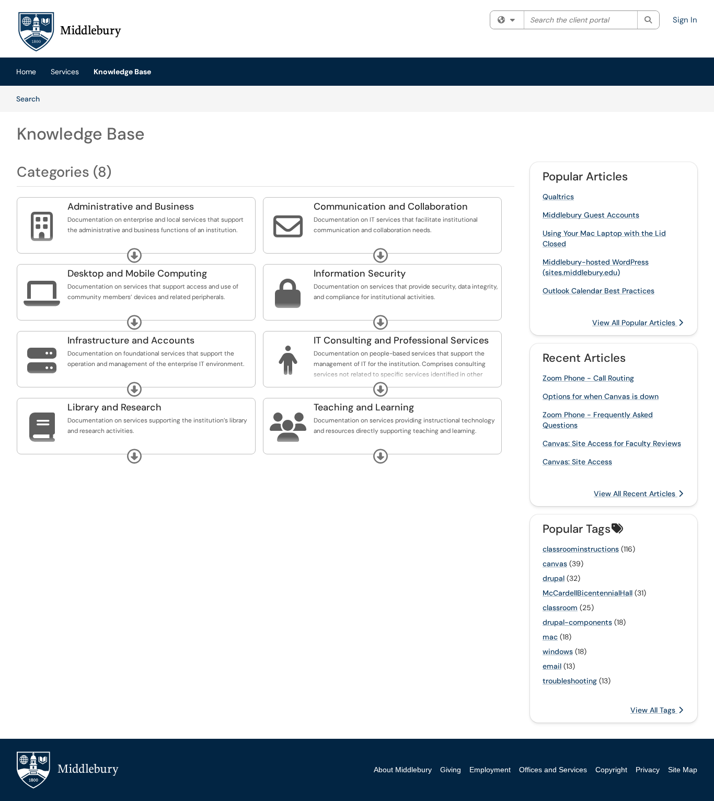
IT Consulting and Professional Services (401, 340)
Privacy (648, 769)
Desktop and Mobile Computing (137, 273)
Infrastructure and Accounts (130, 340)
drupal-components (577, 622)
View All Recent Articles (635, 493)
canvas (555, 563)
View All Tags (653, 710)
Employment (490, 769)
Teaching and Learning (364, 407)
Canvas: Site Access (577, 461)
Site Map (682, 769)
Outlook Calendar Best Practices (598, 290)
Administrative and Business (130, 206)
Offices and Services (553, 769)
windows (558, 651)
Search (31, 99)
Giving (450, 769)
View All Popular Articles (634, 322)
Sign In (685, 20)
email (552, 666)
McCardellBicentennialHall (587, 593)
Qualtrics (558, 196)
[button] (134, 256)
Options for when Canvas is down (601, 396)
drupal (554, 578)
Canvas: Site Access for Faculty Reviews (612, 443)
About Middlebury (403, 769)
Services (65, 71)
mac (550, 637)
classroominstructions (581, 549)
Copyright (611, 769)
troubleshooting (570, 680)
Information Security (360, 273)
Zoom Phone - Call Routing (588, 378)
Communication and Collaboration (391, 206)
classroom (560, 607)
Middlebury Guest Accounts (591, 215)
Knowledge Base (122, 71)
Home (26, 71)
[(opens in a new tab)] (69, 31)
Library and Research (114, 407)
